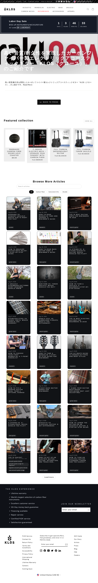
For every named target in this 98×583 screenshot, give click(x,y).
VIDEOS (19, 1)
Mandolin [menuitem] (39, 7)
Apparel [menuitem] (71, 11)
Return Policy (27, 542)
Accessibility (27, 551)
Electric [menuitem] (51, 7)
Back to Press (50, 102)
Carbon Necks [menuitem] (28, 11)
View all (89, 121)
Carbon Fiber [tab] (40, 192)
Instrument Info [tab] (54, 192)
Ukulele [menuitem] (70, 7)
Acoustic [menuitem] (27, 7)
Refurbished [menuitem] (43, 11)
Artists (76, 542)
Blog (75, 549)
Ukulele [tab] (64, 192)
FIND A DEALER (46, 1)
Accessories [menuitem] (58, 11)
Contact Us (26, 539)
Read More (27, 85)
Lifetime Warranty (29, 562)
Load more (49, 477)
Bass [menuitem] (61, 7)
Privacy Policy (27, 554)
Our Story (78, 539)
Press (12, 48)
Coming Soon (27, 569)
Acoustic (6, 48)
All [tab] (31, 192)
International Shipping (27, 558)
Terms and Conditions (26, 547)
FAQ (24, 1)
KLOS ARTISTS (9, 1)
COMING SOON (33, 1)
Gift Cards (78, 536)
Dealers (77, 555)
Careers (25, 566)
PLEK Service (27, 536)
